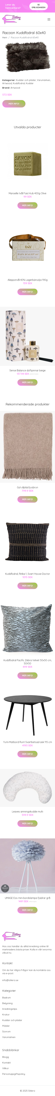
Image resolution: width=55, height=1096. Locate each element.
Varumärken (43, 80)
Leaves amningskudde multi (27, 811)
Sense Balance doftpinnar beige (27, 370)
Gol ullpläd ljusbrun (27, 487)
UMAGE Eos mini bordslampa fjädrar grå (27, 897)
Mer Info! (14, 103)
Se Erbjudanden (38, 6)
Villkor (5, 1068)
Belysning (7, 1003)
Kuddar (30, 83)
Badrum (6, 997)
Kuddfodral (19, 83)
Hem (4, 37)
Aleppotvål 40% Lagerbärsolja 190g (28, 279)
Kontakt (6, 1062)
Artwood (7, 83)
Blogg (5, 1057)
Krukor (6, 1014)
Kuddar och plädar (26, 80)
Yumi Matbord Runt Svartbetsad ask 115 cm (27, 742)
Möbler (6, 1025)
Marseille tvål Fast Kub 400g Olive (27, 193)
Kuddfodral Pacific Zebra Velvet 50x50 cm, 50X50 (28, 662)
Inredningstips (9, 1008)
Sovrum (6, 1031)
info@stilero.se (10, 980)
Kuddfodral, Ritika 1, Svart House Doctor (27, 573)
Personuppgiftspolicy (13, 1073)
